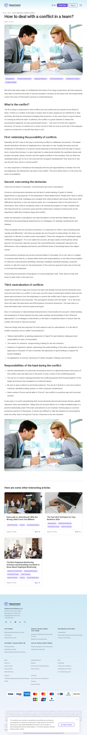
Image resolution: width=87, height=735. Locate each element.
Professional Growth (24, 79)
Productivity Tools (53, 526)
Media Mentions (36, 660)
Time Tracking (25, 574)
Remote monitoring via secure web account (41, 635)
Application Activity (10, 649)
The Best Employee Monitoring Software (16, 678)
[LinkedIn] (20, 622)
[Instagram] (6, 622)
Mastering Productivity (38, 649)
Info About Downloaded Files (40, 666)
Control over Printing (64, 638)
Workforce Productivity (15, 571)
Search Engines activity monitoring (14, 652)
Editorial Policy (8, 672)
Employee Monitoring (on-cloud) (14, 632)
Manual (33, 663)
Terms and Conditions (64, 666)
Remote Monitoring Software (39, 630)
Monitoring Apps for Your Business (42, 646)
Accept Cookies (66, 725)
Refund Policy (35, 669)
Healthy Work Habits (72, 79)
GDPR (6, 681)
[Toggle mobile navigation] (81, 5)
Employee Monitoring (65, 523)
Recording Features (66, 629)
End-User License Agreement (40, 678)
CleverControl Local (10, 638)
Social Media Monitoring (41, 643)
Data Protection (12, 525)
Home (4, 13)
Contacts (33, 675)
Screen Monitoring (32, 577)
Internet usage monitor (14, 643)
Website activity (9, 646)
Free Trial (62, 5)
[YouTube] (15, 622)
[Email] (24, 622)
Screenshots (62, 632)
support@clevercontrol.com (12, 615)
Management (10, 79)
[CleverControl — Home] (12, 5)
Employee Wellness (40, 79)
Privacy (22, 525)
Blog (9, 13)
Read (36, 532)
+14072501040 (8, 618)
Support (6, 675)
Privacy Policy (8, 669)
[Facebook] (10, 622)
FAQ (59, 660)
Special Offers (35, 684)
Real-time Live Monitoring (39, 639)
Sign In (73, 5)
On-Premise (7, 635)
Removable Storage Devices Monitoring (70, 635)
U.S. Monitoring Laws (64, 672)
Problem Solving (11, 82)
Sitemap (33, 681)
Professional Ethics (56, 79)
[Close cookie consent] (76, 719)
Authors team (8, 666)
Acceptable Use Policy (64, 669)
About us (7, 663)
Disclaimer (61, 663)
